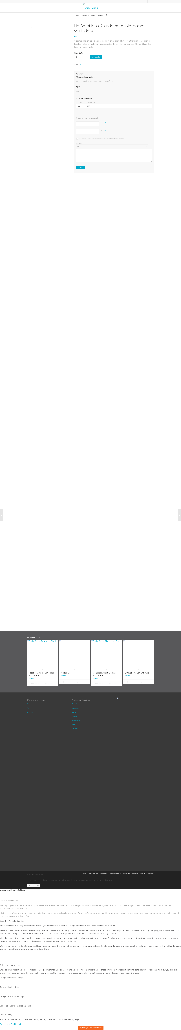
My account (75, 708)
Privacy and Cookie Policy (11, 1024)
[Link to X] (152, 1)
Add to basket (96, 57)
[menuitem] (77, 15)
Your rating (79, 143)
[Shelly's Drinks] (90, 7)
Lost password (76, 720)
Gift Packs (30, 712)
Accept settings (83, 1028)
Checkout (75, 728)
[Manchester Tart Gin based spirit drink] (179, 515)
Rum (28, 708)
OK (29, 885)
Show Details (50, 683)
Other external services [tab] (10, 965)
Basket (74, 724)
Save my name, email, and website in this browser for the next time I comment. (101, 138)
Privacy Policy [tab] (6, 1014)
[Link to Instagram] (149, 1)
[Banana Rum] (1, 515)
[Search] (106, 15)
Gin (81, 64)
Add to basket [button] (36, 683)
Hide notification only (96, 1028)
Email (103, 131)
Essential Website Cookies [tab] (12, 921)
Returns (74, 716)
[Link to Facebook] (145, 1)
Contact (74, 704)
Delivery (74, 712)
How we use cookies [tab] (9, 900)
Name (103, 123)
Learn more (35, 885)
